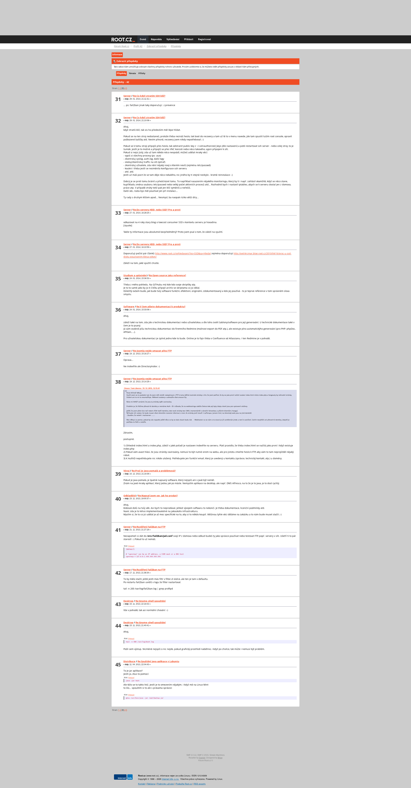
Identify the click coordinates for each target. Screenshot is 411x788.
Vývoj (126, 470)
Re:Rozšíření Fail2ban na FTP (149, 526)
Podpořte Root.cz (184, 783)
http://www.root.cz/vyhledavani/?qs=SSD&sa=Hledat (183, 253)
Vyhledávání (172, 39)
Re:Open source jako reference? (167, 275)
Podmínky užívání (165, 783)
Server (127, 95)
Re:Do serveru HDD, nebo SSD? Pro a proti (156, 209)
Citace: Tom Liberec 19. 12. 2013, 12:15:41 (142, 388)
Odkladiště (129, 495)
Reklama (151, 783)
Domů (143, 39)
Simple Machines (217, 755)
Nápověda (156, 39)
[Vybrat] (131, 546)
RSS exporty (200, 783)
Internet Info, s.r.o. (170, 778)
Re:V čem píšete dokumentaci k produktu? (160, 306)
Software (128, 306)
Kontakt (141, 783)
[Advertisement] (205, 16)
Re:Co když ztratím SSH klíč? (149, 95)
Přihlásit (188, 39)
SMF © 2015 (203, 755)
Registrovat (204, 39)
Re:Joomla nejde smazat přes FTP (152, 350)
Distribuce (129, 661)
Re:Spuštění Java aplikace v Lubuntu (158, 661)
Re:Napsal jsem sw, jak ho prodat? (158, 495)
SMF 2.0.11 (191, 755)
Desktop (128, 600)
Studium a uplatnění (135, 275)
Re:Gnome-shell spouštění (151, 600)
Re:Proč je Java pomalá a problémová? (154, 470)
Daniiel (202, 758)
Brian (220, 758)
